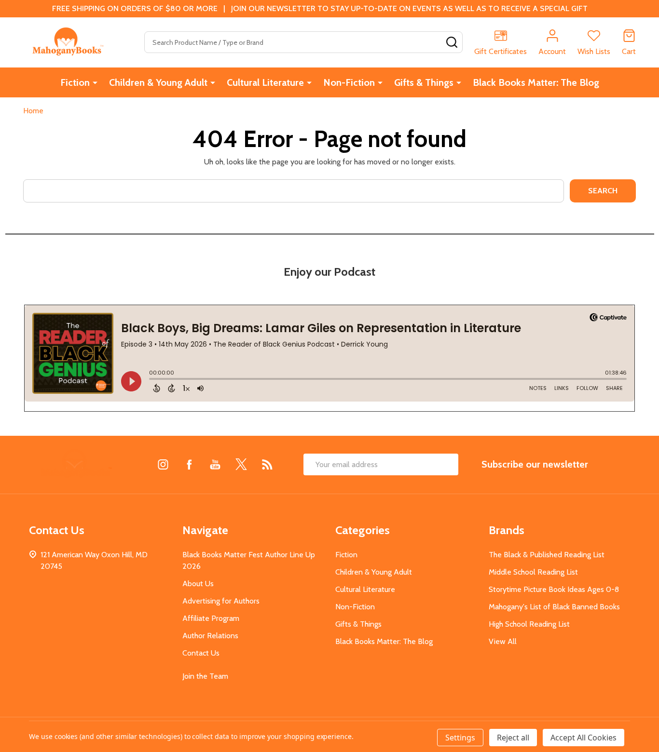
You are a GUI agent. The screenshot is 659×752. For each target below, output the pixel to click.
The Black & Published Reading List (546, 554)
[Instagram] (163, 464)
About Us (198, 583)
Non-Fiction (349, 82)
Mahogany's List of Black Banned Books (554, 606)
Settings (460, 737)
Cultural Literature (265, 82)
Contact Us (201, 653)
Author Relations (210, 635)
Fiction (75, 82)
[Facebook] (189, 464)
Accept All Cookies (583, 737)
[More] (95, 82)
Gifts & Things (423, 82)
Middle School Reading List (533, 572)
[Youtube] (215, 464)
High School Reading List (529, 624)
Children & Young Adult (158, 82)
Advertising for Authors (221, 600)
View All (503, 641)
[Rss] (267, 464)
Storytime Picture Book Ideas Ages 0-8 (554, 589)
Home (33, 110)
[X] (241, 464)
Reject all (513, 737)
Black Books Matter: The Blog (536, 82)
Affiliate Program (210, 618)
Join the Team (205, 676)
